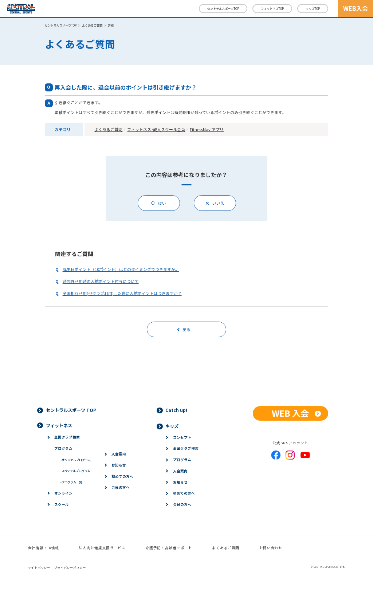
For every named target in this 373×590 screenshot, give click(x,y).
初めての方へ (122, 476)
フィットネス (272, 8)
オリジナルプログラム (75, 459)
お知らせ (118, 465)
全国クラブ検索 (67, 437)
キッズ (313, 8)
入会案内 (118, 453)
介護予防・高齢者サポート (168, 547)
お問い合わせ (271, 547)
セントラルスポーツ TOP (71, 410)
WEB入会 (355, 8)
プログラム (63, 448)
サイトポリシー (39, 567)
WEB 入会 (290, 413)
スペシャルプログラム (75, 470)
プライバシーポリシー (70, 567)
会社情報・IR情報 (43, 547)
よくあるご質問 (92, 25)
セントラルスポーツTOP (223, 8)
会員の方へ (120, 487)
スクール (61, 504)
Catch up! (176, 410)
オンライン (63, 493)
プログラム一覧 (71, 482)
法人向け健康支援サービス (102, 547)
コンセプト (182, 437)
